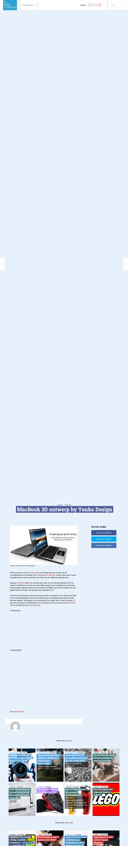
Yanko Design (18, 711)
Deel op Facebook (104, 533)
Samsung (36, 605)
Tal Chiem (21, 583)
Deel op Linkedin (105, 545)
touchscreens (34, 573)
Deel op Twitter (105, 539)
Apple (71, 823)
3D (37, 575)
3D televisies (51, 575)
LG (29, 605)
